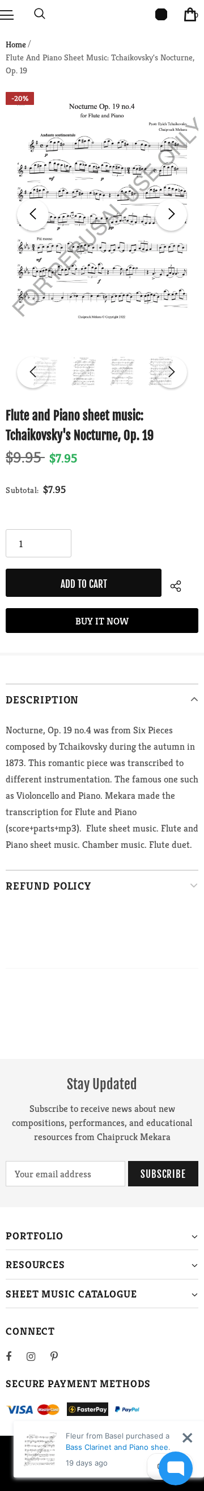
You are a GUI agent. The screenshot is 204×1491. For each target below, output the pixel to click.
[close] (187, 1437)
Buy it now (102, 621)
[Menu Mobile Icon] (7, 14)
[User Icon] (161, 14)
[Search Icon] (39, 14)
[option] (102, 215)
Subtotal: (22, 490)
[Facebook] (16, 1356)
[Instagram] (37, 1356)
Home (16, 44)
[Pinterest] (60, 1356)
